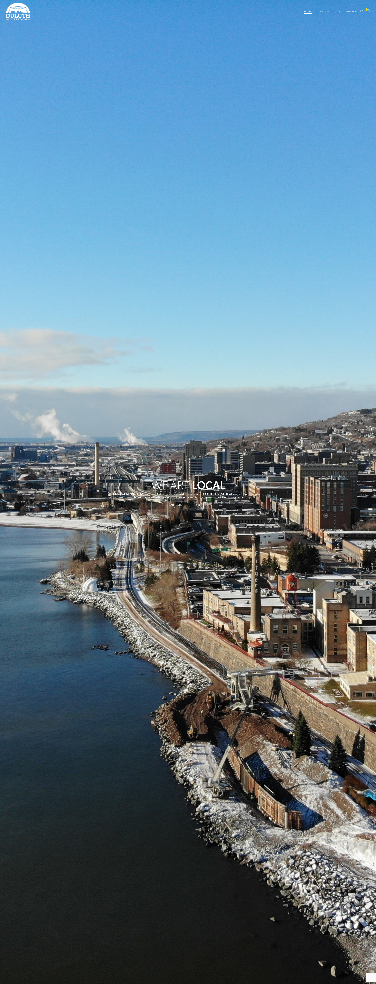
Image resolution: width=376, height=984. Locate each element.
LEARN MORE (175, 505)
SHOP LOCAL (202, 505)
